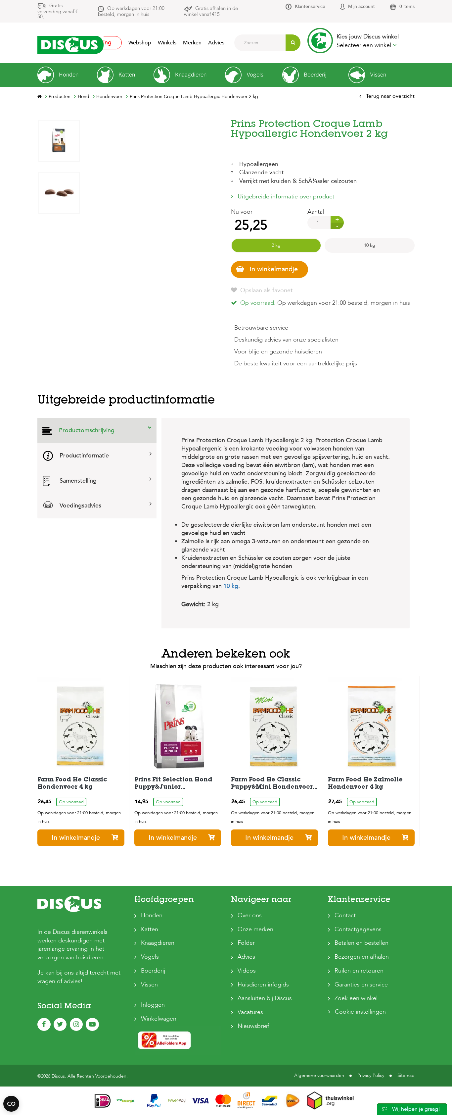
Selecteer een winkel (365, 45)
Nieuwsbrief (253, 1026)
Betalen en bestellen (361, 943)
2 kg (276, 245)
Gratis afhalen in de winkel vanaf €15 (211, 11)
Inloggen (153, 1005)
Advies (216, 42)
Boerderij (153, 971)
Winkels (167, 42)
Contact (345, 915)
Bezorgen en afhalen (362, 957)
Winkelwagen (158, 1019)
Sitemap (406, 1075)
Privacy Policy (370, 1075)
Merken (192, 42)
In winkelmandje (273, 269)
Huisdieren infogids (263, 985)
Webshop (139, 42)
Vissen (149, 985)
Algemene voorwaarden (319, 1075)
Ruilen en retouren (359, 971)
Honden (151, 915)
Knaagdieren (157, 943)
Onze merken (255, 929)
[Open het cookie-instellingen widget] (11, 1104)
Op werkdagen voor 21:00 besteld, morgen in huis (131, 11)
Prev (58, 320)
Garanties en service (361, 985)
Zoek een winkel (356, 998)
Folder (246, 943)
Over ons (250, 915)
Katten (149, 929)
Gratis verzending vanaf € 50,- (57, 11)
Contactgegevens (358, 929)
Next (58, 125)
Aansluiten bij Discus (265, 998)
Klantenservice (310, 6)
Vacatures (250, 1012)
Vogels (150, 957)
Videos (247, 971)
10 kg (369, 245)
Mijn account (361, 6)
